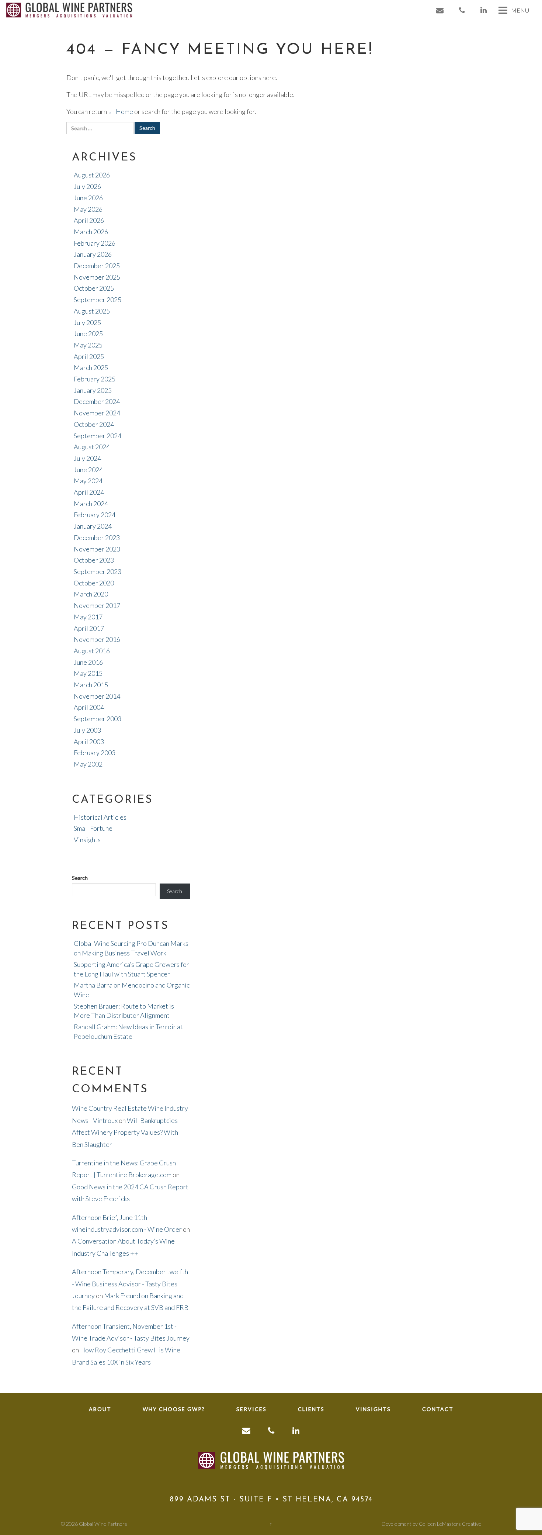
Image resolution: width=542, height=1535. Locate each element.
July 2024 (87, 458)
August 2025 (92, 311)
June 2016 (88, 662)
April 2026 (89, 220)
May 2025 (88, 345)
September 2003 (97, 719)
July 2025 (87, 322)
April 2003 (89, 741)
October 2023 (94, 560)
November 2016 (97, 639)
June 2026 (88, 198)
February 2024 (94, 515)
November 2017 (97, 605)
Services (251, 1409)
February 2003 (94, 753)
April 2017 (89, 628)
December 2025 (97, 266)
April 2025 (89, 356)
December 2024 (97, 401)
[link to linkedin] (483, 10)
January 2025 (93, 390)
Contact (438, 1409)
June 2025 (88, 333)
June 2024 (88, 470)
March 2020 (91, 594)
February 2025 (94, 379)
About (100, 1409)
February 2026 (94, 243)
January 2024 (93, 526)
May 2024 (88, 481)
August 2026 (92, 175)
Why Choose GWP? (174, 1409)
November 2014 (97, 696)
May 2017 (88, 617)
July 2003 (87, 730)
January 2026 (93, 254)
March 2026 (91, 232)
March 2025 (91, 367)
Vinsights (87, 840)
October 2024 (94, 424)
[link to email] (440, 10)
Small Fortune (93, 828)
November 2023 (97, 549)
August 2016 (92, 651)
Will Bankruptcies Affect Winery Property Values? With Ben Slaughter (125, 1132)
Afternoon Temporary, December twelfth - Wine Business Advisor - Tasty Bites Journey (130, 1284)
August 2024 (92, 447)
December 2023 (97, 537)
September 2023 (97, 571)
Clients (311, 1409)
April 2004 (89, 707)
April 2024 (89, 492)
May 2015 (88, 673)
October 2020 (94, 583)
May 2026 (88, 209)
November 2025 (97, 277)
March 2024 (91, 503)
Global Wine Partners (103, 1524)
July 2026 (87, 186)
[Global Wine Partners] (69, 9)
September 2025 (97, 299)
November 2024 (97, 413)
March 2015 (91, 685)
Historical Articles (100, 817)
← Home (120, 111)
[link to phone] (462, 10)
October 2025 (94, 288)
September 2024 (97, 436)
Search (80, 878)
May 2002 (88, 764)
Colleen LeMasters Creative (450, 1524)
